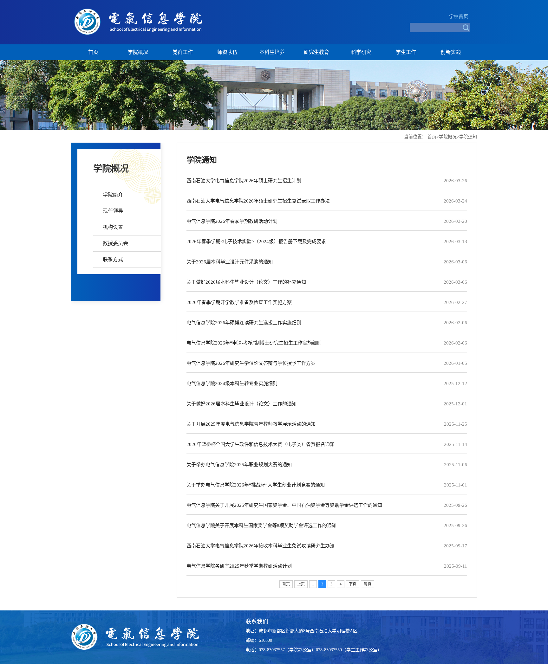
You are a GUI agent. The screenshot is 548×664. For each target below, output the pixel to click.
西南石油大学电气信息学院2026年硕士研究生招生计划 (243, 180)
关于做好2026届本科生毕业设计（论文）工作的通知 (241, 403)
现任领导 (113, 211)
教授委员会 (115, 243)
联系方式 (113, 259)
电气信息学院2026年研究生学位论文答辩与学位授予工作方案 (251, 363)
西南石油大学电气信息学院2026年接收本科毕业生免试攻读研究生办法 (260, 545)
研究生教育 (316, 52)
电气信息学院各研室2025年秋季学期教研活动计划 (239, 566)
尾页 (367, 584)
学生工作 (406, 52)
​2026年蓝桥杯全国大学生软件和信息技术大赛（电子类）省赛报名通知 (260, 444)
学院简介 (113, 194)
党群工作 (183, 52)
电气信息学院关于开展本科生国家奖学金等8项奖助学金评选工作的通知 (261, 525)
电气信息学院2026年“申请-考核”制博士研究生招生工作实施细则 (254, 342)
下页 (352, 584)
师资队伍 (227, 52)
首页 (93, 52)
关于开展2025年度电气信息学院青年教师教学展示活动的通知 (251, 424)
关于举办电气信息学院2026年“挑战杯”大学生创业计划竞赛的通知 (255, 484)
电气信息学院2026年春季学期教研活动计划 (231, 221)
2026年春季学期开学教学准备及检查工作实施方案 (239, 302)
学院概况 (138, 52)
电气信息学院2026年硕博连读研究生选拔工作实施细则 (243, 322)
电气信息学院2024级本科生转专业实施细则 (231, 383)
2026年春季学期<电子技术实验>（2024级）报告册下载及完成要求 (256, 241)
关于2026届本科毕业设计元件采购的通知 (229, 261)
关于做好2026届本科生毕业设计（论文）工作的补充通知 (246, 282)
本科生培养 (272, 52)
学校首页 (458, 16)
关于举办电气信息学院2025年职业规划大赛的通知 (239, 464)
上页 (301, 584)
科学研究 (361, 52)
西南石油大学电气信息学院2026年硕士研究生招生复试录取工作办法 (258, 200)
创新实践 (450, 52)
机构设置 (113, 227)
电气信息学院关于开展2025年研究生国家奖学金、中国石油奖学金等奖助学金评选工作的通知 (284, 505)
